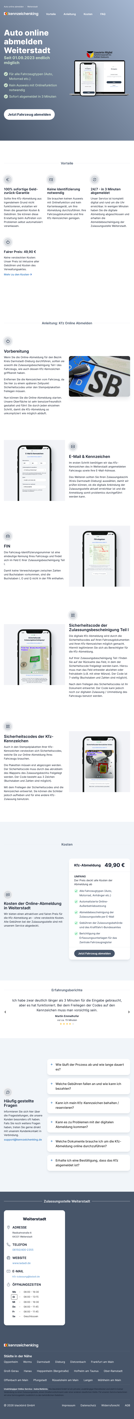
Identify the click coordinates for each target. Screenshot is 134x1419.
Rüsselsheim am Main (65, 1380)
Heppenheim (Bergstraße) (53, 1371)
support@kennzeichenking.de (23, 1139)
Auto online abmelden (14, 6)
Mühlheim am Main (109, 1380)
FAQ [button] (102, 14)
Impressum (68, 1405)
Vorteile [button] (51, 14)
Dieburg (60, 1361)
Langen (88, 1380)
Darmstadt (43, 1361)
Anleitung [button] (70, 14)
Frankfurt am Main (102, 1361)
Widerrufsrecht (110, 1405)
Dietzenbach (78, 1361)
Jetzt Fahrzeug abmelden (29, 114)
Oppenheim (11, 1361)
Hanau (28, 1371)
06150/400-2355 (23, 1249)
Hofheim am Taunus (86, 1371)
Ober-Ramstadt (113, 1371)
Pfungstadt (40, 1380)
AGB (127, 1405)
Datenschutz (88, 1405)
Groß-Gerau (11, 1371)
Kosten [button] (88, 14)
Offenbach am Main (16, 1380)
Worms (27, 1361)
